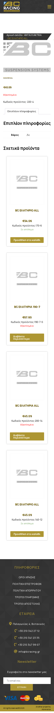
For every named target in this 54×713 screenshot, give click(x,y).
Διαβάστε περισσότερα (21, 337)
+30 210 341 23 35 (29, 637)
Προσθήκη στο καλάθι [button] (27, 240)
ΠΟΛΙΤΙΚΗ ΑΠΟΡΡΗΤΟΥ (27, 590)
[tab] (22, 111)
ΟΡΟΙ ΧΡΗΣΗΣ (27, 577)
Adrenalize (46, 709)
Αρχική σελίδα (14, 35)
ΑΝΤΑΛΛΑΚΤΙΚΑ (33, 35)
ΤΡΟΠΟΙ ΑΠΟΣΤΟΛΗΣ (27, 603)
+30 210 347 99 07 (29, 644)
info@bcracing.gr (29, 651)
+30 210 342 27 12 (29, 631)
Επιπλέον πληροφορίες (22, 111)
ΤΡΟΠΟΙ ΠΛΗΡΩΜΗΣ (27, 597)
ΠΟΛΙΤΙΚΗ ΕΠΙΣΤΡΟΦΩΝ (27, 584)
